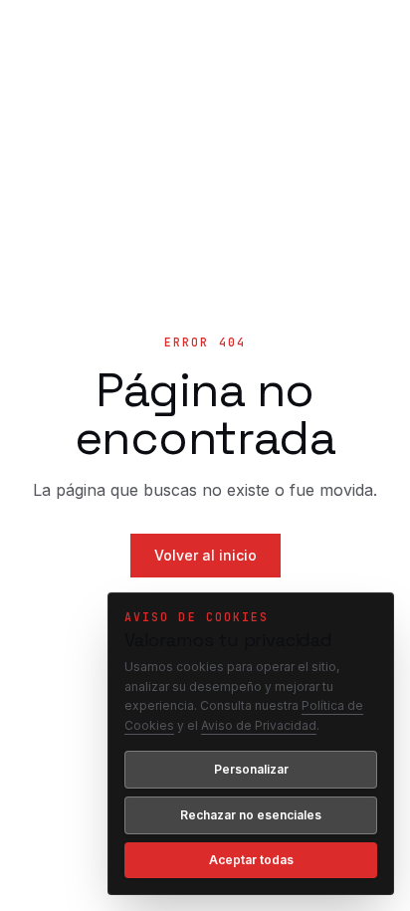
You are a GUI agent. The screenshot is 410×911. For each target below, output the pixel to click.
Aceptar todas (251, 859)
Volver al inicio (205, 555)
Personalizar (251, 769)
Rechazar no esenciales (250, 814)
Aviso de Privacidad (258, 725)
